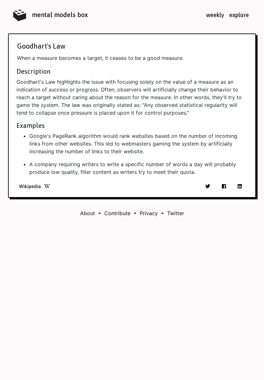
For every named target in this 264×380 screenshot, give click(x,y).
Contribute (117, 213)
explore (239, 15)
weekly (215, 15)
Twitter (175, 213)
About (87, 213)
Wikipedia (30, 186)
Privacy (149, 213)
